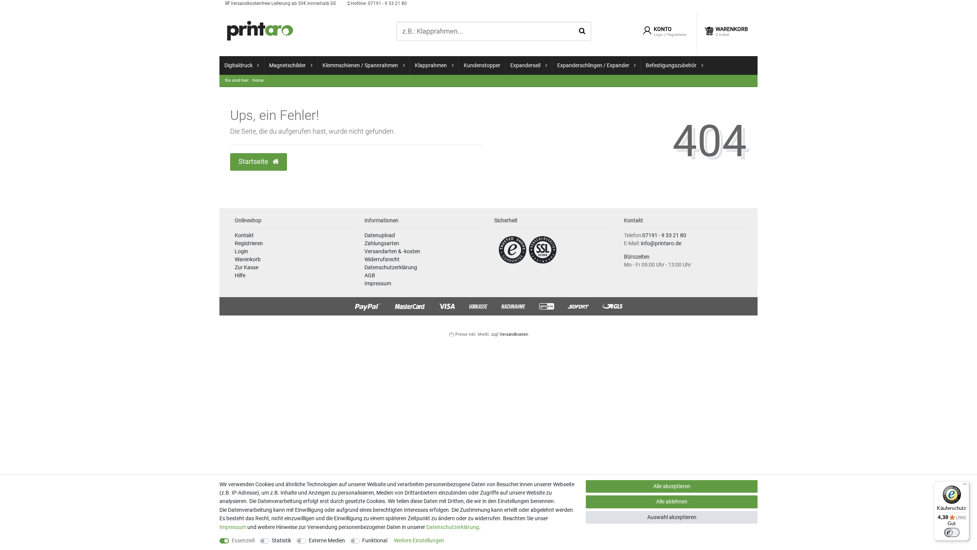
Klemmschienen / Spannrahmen (360, 65)
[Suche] (582, 31)
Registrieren (249, 243)
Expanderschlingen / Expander (593, 65)
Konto (663, 29)
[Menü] (964, 485)
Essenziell (243, 540)
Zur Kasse (246, 267)
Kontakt (244, 235)
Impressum (377, 283)
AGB (369, 275)
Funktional (374, 540)
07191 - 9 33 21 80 (378, 3)
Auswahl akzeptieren (671, 517)
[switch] (951, 532)
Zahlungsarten (381, 243)
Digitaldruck (238, 65)
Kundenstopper (482, 65)
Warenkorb (248, 259)
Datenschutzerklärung (390, 267)
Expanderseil (525, 65)
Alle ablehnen (671, 501)
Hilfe (240, 275)
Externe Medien (327, 540)
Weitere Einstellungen (419, 540)
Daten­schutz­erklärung (452, 527)
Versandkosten (514, 334)
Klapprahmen (431, 65)
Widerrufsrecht (382, 259)
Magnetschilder (287, 65)
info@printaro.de (661, 243)
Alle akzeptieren (671, 486)
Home (258, 80)
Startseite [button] (254, 161)
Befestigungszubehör (671, 65)
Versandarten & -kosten (392, 251)
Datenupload (379, 235)
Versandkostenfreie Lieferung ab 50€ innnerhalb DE (282, 3)
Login (241, 251)
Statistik (281, 540)
